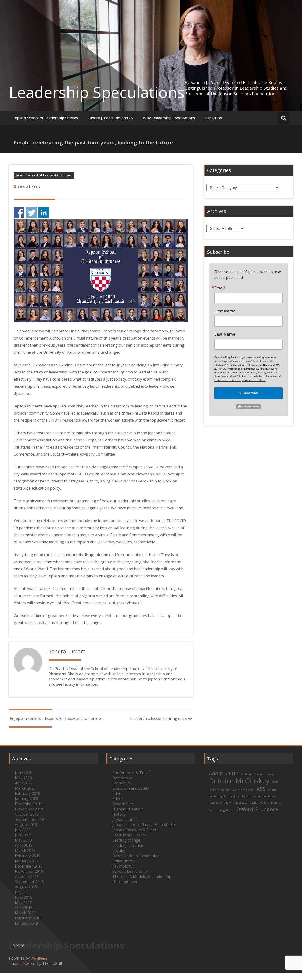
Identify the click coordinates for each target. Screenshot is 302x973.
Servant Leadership (129, 871)
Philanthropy (123, 861)
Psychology (122, 866)
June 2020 (23, 772)
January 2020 (26, 798)
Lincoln (213, 810)
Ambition (246, 774)
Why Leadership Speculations (169, 118)
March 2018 (25, 912)
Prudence (266, 809)
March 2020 (25, 788)
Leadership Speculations (97, 92)
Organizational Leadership (135, 855)
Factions (214, 790)
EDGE (275, 782)
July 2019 (23, 829)
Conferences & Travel (131, 772)
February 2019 (27, 855)
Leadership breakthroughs (240, 802)
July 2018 (23, 892)
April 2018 (24, 907)
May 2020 (23, 777)
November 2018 (29, 871)
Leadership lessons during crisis (158, 718)
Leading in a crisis (128, 845)
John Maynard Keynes (247, 796)
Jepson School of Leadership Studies (46, 118)
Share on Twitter (31, 212)
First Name (224, 311)
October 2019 (27, 814)
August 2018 (26, 886)
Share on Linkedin (43, 212)
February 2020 (27, 793)
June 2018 (23, 897)
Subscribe (213, 118)
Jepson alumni (125, 819)
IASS (260, 788)
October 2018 (27, 876)
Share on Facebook (19, 212)
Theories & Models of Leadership (141, 876)
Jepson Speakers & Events (135, 829)
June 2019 (23, 835)
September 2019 (29, 819)
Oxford (244, 809)
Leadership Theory (129, 835)
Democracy (122, 777)
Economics (121, 783)
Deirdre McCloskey (239, 780)
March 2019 (25, 850)
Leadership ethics (270, 802)
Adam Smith (224, 773)
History (118, 814)
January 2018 (26, 923)
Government (123, 803)
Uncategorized (125, 881)
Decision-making (265, 774)
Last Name (224, 334)
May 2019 (23, 840)
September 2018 (29, 881)
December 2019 (28, 803)
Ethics (117, 793)
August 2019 (26, 824)
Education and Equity (130, 788)
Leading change (126, 840)
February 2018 (27, 918)
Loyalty (118, 850)
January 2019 (26, 861)
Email (219, 288)
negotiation (227, 810)
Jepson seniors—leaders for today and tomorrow (58, 718)
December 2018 (28, 866)
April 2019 (24, 845)
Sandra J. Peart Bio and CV (111, 118)
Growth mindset (243, 790)
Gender (226, 790)
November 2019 (29, 809)
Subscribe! (248, 393)
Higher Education (127, 809)
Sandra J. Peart (28, 186)
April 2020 (24, 783)
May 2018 (23, 902)
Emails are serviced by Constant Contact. (240, 380)
